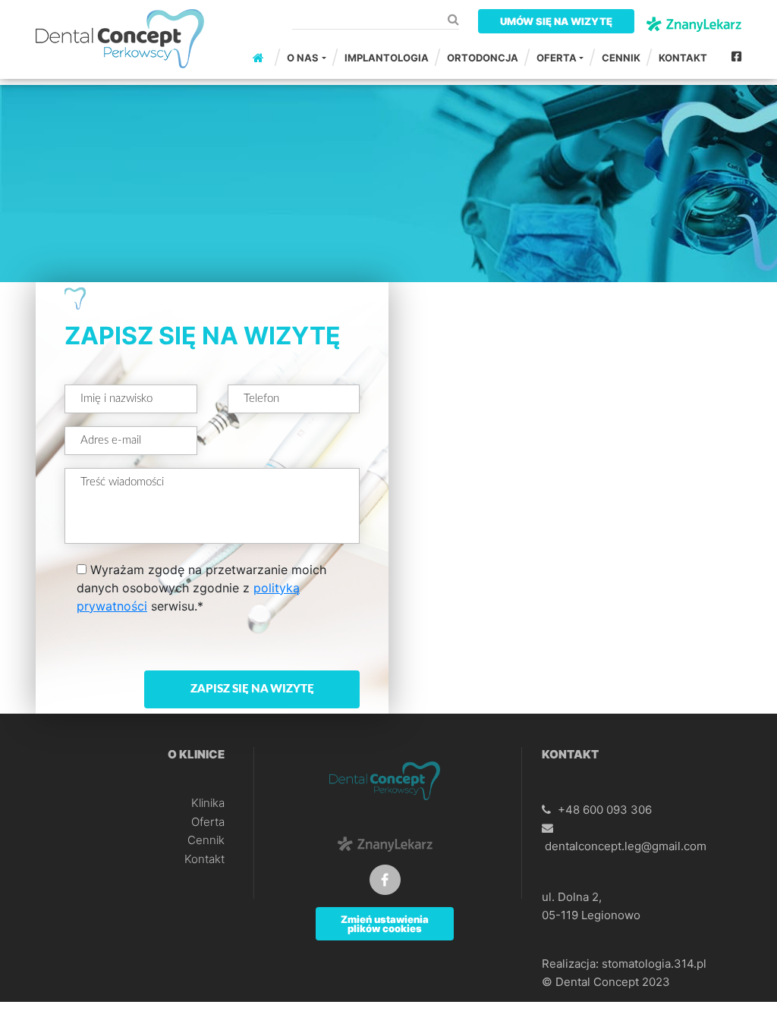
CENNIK (621, 58)
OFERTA (556, 58)
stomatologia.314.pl (654, 963)
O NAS (303, 58)
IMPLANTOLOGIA (386, 58)
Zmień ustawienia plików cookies (385, 923)
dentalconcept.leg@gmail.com (625, 846)
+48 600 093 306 (605, 809)
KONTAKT (683, 58)
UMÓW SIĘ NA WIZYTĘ (556, 21)
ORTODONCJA (482, 58)
